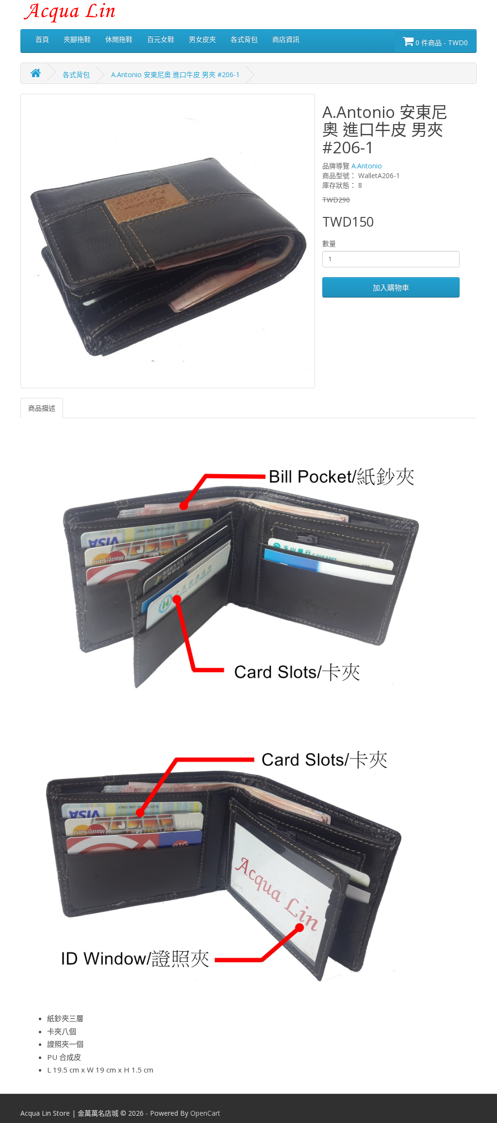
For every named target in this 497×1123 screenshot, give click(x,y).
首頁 (42, 39)
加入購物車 (391, 287)
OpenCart (205, 1113)
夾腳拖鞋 (77, 39)
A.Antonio (366, 165)
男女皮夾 (202, 39)
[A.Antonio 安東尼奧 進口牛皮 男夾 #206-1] (167, 241)
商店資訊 (285, 39)
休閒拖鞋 (119, 39)
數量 (329, 243)
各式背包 (244, 39)
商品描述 (41, 408)
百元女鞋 (160, 39)
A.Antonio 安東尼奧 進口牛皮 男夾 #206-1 (175, 74)
